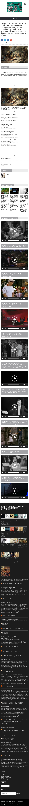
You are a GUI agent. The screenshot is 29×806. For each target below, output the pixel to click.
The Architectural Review (13, 628)
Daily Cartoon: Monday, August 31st (9, 619)
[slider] (13, 240)
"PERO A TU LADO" (5, 659)
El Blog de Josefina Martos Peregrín (12, 731)
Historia (15, 803)
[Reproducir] (2, 240)
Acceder (3, 774)
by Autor (3, 42)
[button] (14, 231)
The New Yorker (8, 615)
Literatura (21, 803)
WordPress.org (4, 779)
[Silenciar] (24, 240)
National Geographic (11, 651)
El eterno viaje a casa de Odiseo (8, 587)
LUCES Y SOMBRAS (5, 707)
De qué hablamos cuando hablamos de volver (11, 759)
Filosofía (11, 803)
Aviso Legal (4, 804)
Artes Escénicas (4, 803)
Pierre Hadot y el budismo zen (8, 727)
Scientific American (10, 647)
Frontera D (6, 756)
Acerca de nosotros (11, 804)
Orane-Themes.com (19, 801)
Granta (5, 624)
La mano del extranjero (12, 584)
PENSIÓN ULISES (8, 739)
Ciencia (16, 803)
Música (25, 803)
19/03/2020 (9, 42)
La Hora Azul (7, 599)
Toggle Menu (15, 18)
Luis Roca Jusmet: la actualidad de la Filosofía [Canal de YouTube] (14, 721)
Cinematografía (22, 803)
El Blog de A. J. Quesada (11, 656)
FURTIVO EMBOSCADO (6, 743)
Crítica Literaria (5, 803)
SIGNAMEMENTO (8, 686)
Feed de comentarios (6, 777)
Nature (5, 633)
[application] (14, 231)
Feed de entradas (5, 776)
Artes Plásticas (11, 803)
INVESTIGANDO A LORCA (7, 602)
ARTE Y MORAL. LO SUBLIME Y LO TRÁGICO (12, 675)
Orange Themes (8, 801)
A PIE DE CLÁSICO (8, 671)
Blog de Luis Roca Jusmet (12, 703)
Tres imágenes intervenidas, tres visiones (10, 736)
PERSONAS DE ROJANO (7, 690)
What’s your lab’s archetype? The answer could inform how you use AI (14, 637)
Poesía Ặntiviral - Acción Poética (7, 164)
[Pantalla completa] (26, 240)
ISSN (17, 804)
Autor (8, 174)
